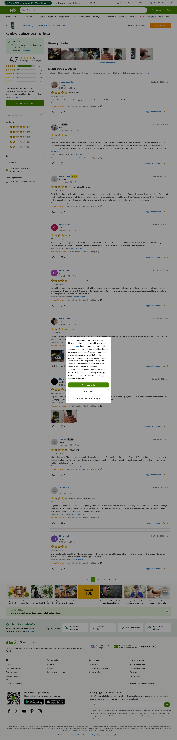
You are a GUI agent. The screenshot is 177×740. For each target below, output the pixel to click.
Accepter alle (88, 385)
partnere (76, 346)
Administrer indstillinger (89, 398)
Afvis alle (88, 391)
